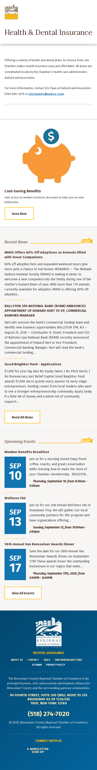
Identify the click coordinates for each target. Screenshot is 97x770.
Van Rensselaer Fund (68, 659)
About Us (17, 659)
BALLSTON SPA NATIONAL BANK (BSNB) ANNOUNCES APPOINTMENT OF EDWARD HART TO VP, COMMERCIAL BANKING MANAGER (46, 310)
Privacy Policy (55, 664)
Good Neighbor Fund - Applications (33, 364)
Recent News (16, 242)
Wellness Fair (15, 498)
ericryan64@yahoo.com (46, 94)
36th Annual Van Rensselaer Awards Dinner (39, 544)
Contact (33, 659)
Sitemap (37, 664)
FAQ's (47, 659)
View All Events (23, 593)
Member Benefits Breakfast (27, 452)
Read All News (22, 417)
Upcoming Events (20, 441)
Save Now (19, 214)
